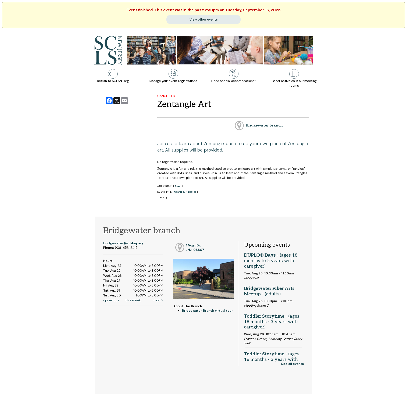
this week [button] (133, 300)
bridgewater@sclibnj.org (123, 243)
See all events (292, 364)
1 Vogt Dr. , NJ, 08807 (195, 247)
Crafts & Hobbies (185, 191)
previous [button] (111, 300)
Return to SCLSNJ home (19, 413)
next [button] (157, 300)
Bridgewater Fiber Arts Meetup (269, 291)
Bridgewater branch (264, 125)
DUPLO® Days (270, 260)
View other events (204, 19)
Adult (178, 186)
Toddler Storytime (271, 321)
